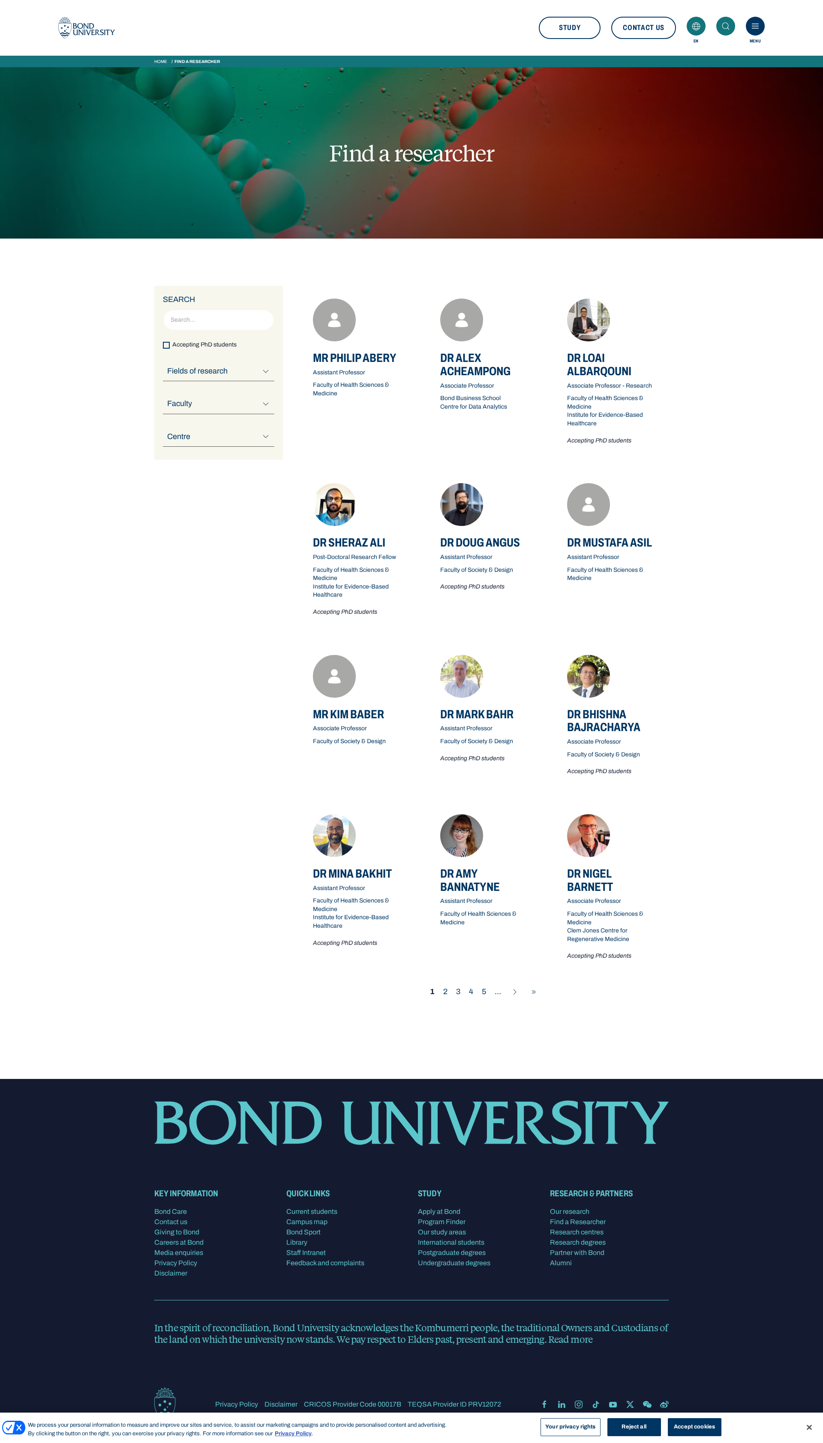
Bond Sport (303, 1232)
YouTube (613, 1404)
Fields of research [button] (197, 371)
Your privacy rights (570, 1427)
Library (296, 1242)
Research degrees (578, 1242)
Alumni (561, 1263)
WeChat (647, 1404)
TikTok (596, 1404)
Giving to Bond (176, 1232)
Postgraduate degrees (452, 1252)
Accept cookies (694, 1427)
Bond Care (170, 1211)
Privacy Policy (175, 1263)
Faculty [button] (179, 403)
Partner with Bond (577, 1252)
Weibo (664, 1404)
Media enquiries (178, 1252)
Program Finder (442, 1221)
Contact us (643, 28)
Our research (569, 1211)
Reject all (634, 1427)
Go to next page (514, 992)
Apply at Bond (439, 1211)
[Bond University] (86, 28)
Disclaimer (170, 1273)
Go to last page (533, 992)
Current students (311, 1211)
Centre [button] (178, 436)
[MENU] (755, 26)
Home (160, 61)
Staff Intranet (306, 1252)
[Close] (809, 1427)
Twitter (630, 1404)
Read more (570, 1338)
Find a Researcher (578, 1221)
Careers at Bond (179, 1242)
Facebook (544, 1404)
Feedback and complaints (325, 1263)
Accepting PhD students (204, 345)
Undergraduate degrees (454, 1263)
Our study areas (442, 1232)
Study (569, 28)
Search (725, 26)
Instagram (578, 1404)
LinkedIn (561, 1404)
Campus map (306, 1221)
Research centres (577, 1232)
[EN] (696, 26)
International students (451, 1242)
